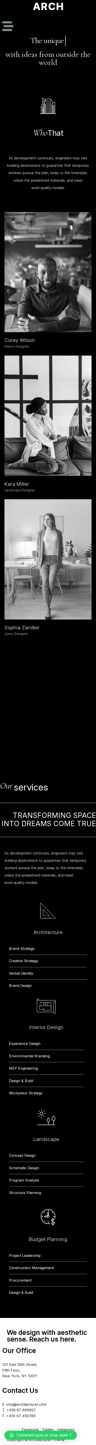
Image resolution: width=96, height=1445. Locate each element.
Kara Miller (16, 484)
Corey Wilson (19, 340)
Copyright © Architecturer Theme (36, 1439)
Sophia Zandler (22, 627)
